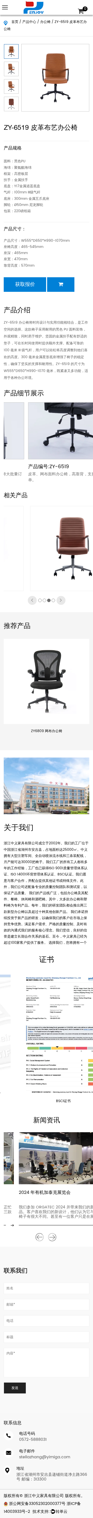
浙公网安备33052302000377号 (36, 1503)
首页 (14, 22)
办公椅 (45, 22)
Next (52, 1237)
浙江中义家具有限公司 (44, 1496)
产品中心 (29, 22)
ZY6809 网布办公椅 (46, 731)
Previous (39, 1237)
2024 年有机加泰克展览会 (30, 1192)
